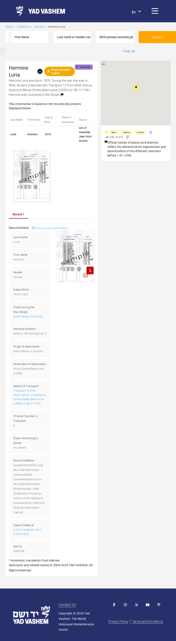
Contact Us (67, 605)
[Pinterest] (159, 604)
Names (39, 26)
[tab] (18, 214)
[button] (155, 11)
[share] (39, 71)
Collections (23, 26)
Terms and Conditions (147, 621)
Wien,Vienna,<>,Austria (27, 316)
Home (8, 26)
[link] (39, 11)
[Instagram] (125, 604)
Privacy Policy (118, 621)
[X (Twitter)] (136, 604)
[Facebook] (114, 604)
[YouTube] (147, 604)
